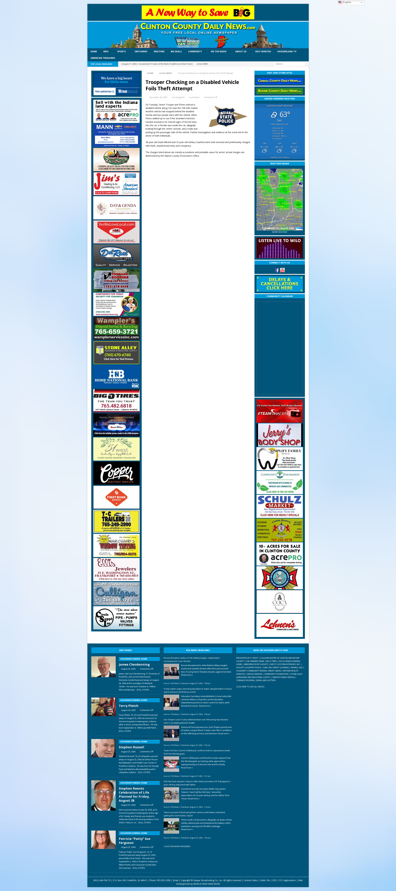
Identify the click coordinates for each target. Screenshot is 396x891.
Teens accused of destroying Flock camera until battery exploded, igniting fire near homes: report (194, 814)
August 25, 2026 (128, 751)
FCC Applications (287, 880)
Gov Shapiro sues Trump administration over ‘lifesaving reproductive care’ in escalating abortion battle (196, 721)
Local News (194, 97)
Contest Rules (251, 880)
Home (93, 51)
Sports (121, 51)
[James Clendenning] (103, 673)
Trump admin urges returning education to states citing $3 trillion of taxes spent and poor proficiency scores (198, 690)
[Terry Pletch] (103, 714)
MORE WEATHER (279, 232)
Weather (159, 51)
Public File (265, 880)
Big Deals (176, 51)
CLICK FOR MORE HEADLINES (177, 846)
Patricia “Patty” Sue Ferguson (134, 838)
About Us (240, 51)
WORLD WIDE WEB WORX (206, 883)
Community (195, 51)
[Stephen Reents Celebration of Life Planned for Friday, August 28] (103, 801)
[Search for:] (289, 63)
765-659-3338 (163, 880)
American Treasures (103, 57)
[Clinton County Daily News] (198, 35)
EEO (274, 880)
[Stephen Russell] (103, 755)
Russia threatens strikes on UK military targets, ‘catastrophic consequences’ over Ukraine (192, 659)
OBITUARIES (125, 650)
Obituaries (141, 51)
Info (105, 51)
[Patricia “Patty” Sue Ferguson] (103, 849)
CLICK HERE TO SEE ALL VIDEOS (250, 686)
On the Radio (218, 51)
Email (175, 880)
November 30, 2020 (158, 97)
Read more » (187, 674)
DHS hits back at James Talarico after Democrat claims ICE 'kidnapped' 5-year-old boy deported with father (197, 783)
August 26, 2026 (128, 668)
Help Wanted (263, 51)
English (346, 2)
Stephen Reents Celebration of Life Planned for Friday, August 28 (134, 792)
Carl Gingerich (178, 97)
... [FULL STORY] (142, 689)
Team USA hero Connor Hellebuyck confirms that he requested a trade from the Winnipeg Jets (197, 752)
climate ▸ (279, 157)
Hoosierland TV (286, 51)
